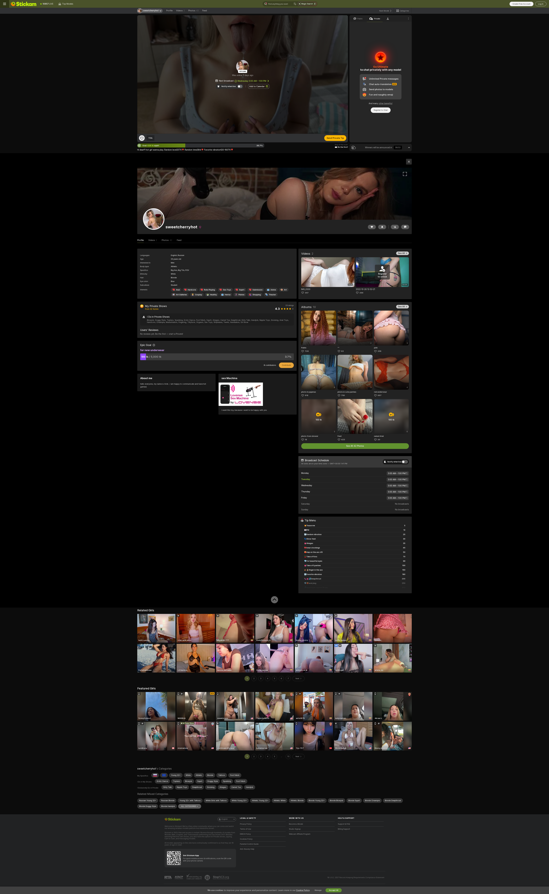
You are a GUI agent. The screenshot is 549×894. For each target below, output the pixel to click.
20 (379, 439)
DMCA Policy (245, 834)
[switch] (405, 462)
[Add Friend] (395, 227)
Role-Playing (209, 290)
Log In (540, 4)
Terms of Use (245, 829)
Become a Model (296, 824)
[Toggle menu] (4, 4)
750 (343, 395)
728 (307, 351)
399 (361, 293)
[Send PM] (405, 227)
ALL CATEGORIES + (189, 806)
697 (379, 395)
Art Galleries (181, 295)
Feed (204, 10)
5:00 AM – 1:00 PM (251, 81)
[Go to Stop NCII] (221, 877)
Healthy (213, 295)
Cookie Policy (303, 890)
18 (306, 439)
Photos (193, 10)
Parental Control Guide (249, 844)
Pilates (241, 295)
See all (401, 253)
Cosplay (198, 295)
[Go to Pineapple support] (208, 877)
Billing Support (344, 829)
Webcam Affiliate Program (299, 834)
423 (343, 439)
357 (307, 293)
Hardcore (192, 290)
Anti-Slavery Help (247, 849)
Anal (178, 290)
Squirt (241, 290)
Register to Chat (381, 110)
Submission (257, 290)
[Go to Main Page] (23, 4)
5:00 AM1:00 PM (396, 473)
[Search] (295, 4)
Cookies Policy (246, 839)
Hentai (227, 295)
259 (379, 351)
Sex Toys (227, 290)
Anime (273, 290)
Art (285, 290)
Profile (169, 10)
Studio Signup (295, 829)
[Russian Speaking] (155, 775)
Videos (180, 10)
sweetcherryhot (146, 768)
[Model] (409, 162)
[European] (164, 775)
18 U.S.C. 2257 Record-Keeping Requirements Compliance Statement (355, 878)
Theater (272, 295)
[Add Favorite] (142, 138)
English (225, 819)
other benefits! (385, 103)
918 (306, 395)
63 (342, 351)
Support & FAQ (344, 824)
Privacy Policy (246, 824)
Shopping (256, 295)
